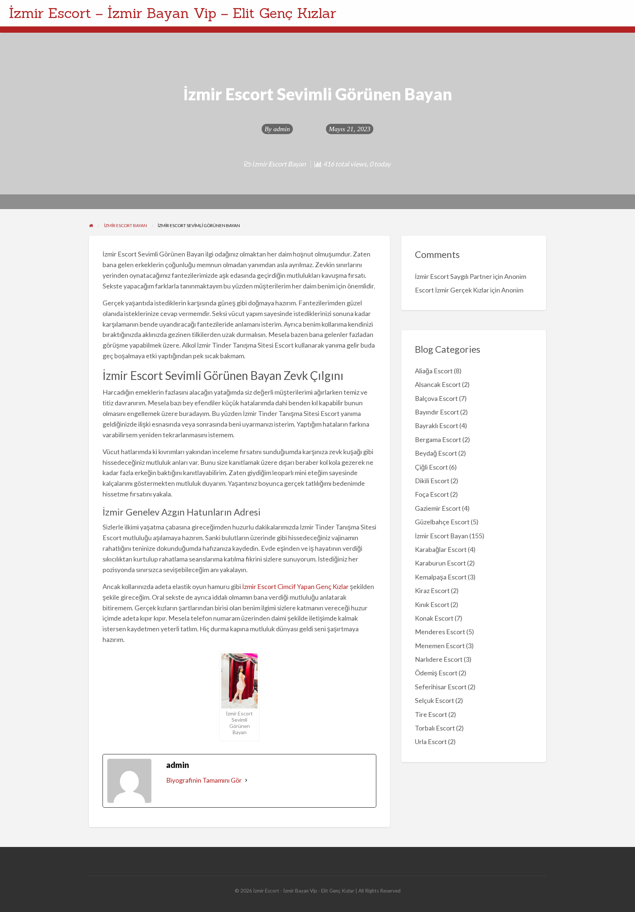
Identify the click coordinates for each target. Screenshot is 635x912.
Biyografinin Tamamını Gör (204, 780)
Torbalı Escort (435, 728)
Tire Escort (431, 714)
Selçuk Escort (434, 700)
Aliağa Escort (434, 371)
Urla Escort (431, 741)
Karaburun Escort (440, 563)
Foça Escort (432, 494)
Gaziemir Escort (438, 508)
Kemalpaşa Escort (441, 577)
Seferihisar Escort (441, 687)
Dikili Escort (432, 481)
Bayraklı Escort (436, 425)
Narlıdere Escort (439, 659)
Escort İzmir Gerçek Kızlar (452, 290)
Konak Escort (434, 618)
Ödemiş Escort (436, 673)
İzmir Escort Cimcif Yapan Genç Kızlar (295, 586)
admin (281, 129)
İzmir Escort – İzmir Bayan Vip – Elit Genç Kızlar (172, 13)
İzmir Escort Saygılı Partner (453, 276)
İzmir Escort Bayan (279, 164)
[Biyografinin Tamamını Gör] (246, 780)
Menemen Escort (440, 646)
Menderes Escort (440, 632)
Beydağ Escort (436, 453)
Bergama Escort (438, 439)
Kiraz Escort (432, 590)
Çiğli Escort (431, 467)
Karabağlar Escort (441, 549)
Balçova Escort (436, 398)
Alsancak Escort (438, 384)
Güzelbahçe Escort (442, 522)
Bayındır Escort (437, 412)
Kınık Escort (432, 604)
